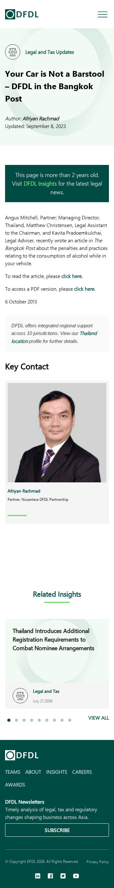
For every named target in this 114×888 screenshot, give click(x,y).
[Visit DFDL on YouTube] (76, 876)
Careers (82, 771)
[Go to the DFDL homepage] (22, 14)
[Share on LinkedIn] (9, 569)
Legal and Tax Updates (49, 51)
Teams (12, 771)
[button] (9, 720)
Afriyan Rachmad (40, 118)
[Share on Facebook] (21, 569)
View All (98, 717)
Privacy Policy (97, 861)
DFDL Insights (40, 183)
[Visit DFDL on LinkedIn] (37, 876)
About (33, 771)
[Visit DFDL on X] (63, 876)
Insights (56, 771)
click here (71, 276)
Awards (15, 784)
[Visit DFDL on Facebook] (50, 876)
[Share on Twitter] (34, 569)
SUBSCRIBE (57, 830)
